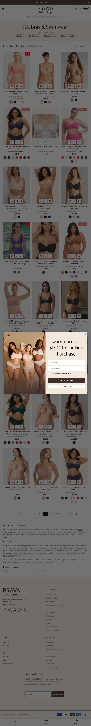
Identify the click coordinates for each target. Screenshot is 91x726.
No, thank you (66, 386)
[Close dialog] (85, 334)
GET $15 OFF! (66, 380)
